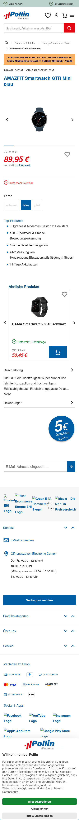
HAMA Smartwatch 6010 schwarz (39, 324)
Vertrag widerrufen (39, 600)
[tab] (39, 381)
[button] (69, 527)
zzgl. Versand (23, 165)
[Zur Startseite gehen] (16, 15)
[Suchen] (69, 28)
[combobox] (34, 28)
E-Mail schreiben (22, 540)
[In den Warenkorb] (58, 352)
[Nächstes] (72, 119)
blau (27, 206)
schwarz (12, 206)
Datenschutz (28, 475)
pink (38, 206)
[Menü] (73, 15)
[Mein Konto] (56, 15)
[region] (39, 122)
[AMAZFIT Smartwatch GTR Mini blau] (39, 119)
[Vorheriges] (7, 119)
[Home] (6, 43)
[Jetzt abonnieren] (71, 466)
